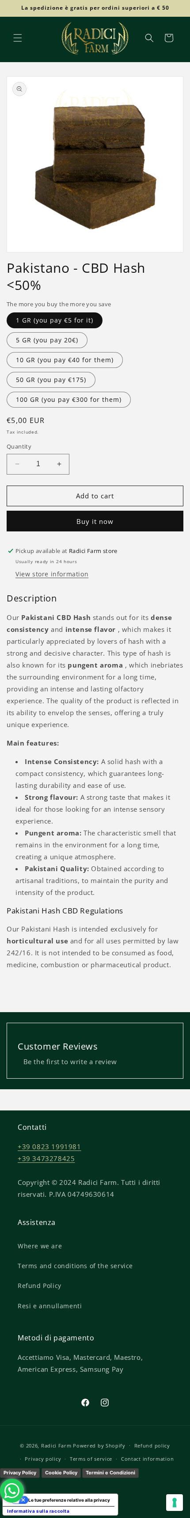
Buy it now (95, 521)
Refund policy (152, 1445)
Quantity (19, 446)
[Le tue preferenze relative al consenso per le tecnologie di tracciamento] (174, 1502)
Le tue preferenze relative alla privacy (69, 1500)
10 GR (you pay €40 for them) (65, 360)
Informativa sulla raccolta (38, 1511)
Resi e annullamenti (50, 1306)
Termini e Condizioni (110, 1473)
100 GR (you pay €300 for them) (69, 399)
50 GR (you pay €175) (51, 379)
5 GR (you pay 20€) (47, 340)
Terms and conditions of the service (75, 1266)
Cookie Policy (61, 1473)
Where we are (40, 1246)
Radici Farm (56, 1445)
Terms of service (91, 1458)
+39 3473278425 (46, 1158)
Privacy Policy (20, 1473)
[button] (17, 38)
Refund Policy (39, 1285)
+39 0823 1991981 (49, 1146)
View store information (51, 574)
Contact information (147, 1458)
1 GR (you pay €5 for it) (54, 320)
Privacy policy (43, 1458)
